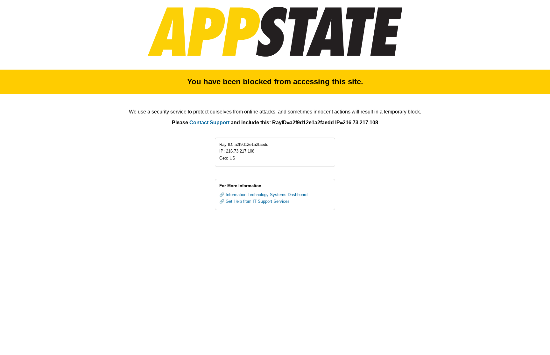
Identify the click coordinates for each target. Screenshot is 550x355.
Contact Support (209, 122)
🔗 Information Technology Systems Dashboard (263, 194)
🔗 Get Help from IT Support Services (254, 201)
